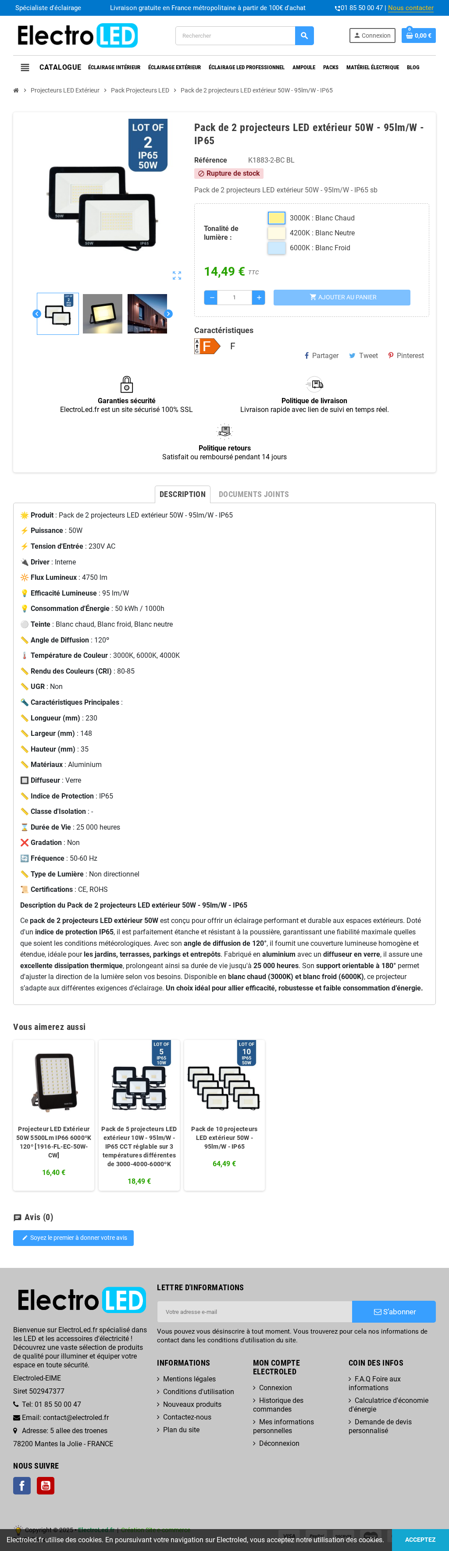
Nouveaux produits (192, 1404)
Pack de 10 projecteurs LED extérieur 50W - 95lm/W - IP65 (224, 1137)
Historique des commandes (278, 1404)
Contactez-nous (187, 1417)
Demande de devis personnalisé (380, 1426)
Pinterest (410, 355)
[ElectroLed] (76, 35)
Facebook (22, 1485)
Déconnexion (279, 1443)
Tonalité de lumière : (221, 232)
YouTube (45, 1485)
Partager (325, 355)
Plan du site (181, 1430)
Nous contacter (411, 8)
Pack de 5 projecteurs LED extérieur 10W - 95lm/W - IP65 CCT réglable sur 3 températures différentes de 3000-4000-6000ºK (139, 1146)
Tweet (368, 355)
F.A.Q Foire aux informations (375, 1383)
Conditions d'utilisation (198, 1392)
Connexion (275, 1388)
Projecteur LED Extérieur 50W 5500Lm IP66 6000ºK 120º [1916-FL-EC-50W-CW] (53, 1142)
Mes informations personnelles (283, 1426)
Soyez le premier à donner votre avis (74, 1238)
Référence (210, 160)
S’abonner (398, 1311)
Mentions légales (189, 1379)
